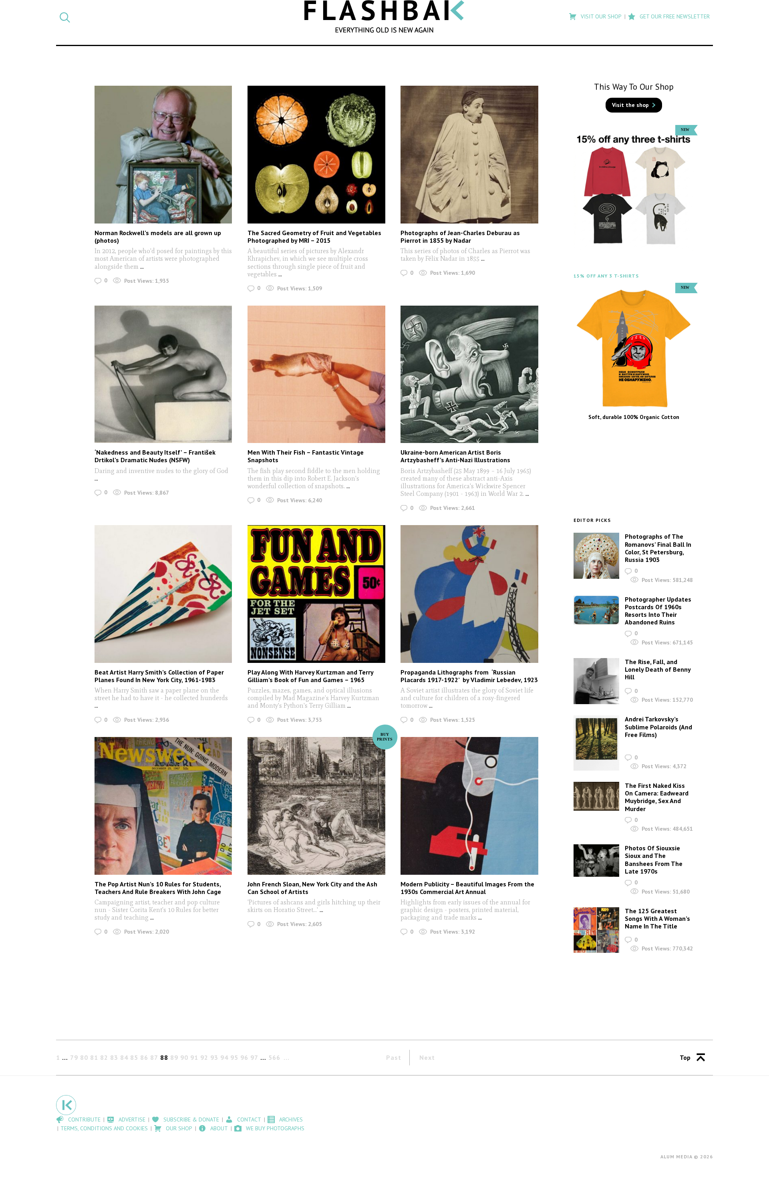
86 (144, 1057)
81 (94, 1057)
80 (84, 1057)
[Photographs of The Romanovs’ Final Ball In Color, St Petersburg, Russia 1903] (596, 555)
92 (204, 1057)
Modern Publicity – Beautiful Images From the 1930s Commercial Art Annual (467, 888)
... (142, 266)
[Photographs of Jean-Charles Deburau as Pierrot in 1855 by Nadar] (469, 154)
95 (234, 1057)
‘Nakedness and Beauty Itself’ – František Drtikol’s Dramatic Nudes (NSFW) (155, 456)
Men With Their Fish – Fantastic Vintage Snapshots (306, 456)
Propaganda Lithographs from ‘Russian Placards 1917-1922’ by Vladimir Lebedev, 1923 (469, 676)
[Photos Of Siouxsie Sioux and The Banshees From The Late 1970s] (596, 860)
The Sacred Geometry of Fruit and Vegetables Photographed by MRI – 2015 (314, 236)
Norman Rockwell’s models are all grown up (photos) (158, 236)
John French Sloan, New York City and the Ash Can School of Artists (312, 888)
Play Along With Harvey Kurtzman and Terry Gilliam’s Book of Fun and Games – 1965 (310, 676)
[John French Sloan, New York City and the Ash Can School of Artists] (316, 805)
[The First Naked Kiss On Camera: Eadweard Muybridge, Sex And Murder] (596, 796)
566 (274, 1057)
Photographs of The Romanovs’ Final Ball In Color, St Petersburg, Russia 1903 (658, 548)
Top (685, 1057)
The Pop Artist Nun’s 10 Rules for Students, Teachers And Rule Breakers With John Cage (158, 888)
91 (194, 1057)
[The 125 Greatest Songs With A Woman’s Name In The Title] (596, 930)
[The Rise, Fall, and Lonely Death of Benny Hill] (596, 681)
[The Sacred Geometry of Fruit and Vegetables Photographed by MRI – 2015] (316, 154)
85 (134, 1057)
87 (154, 1057)
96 (244, 1057)
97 (254, 1057)
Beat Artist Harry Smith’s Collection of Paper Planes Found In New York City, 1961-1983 (159, 676)
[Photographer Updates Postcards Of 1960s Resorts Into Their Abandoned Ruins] (596, 610)
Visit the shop (630, 105)
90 (184, 1057)
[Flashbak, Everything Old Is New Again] (384, 16)
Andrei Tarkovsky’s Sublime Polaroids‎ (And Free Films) (658, 726)
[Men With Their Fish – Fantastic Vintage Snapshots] (316, 374)
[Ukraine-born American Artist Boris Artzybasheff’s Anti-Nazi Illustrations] (469, 374)
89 (174, 1057)
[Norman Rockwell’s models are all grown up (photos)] (163, 154)
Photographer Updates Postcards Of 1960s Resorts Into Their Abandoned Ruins (658, 610)
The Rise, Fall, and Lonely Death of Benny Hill (657, 669)
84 (124, 1057)
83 (114, 1057)
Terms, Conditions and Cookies (104, 1128)
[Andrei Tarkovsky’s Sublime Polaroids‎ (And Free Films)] (596, 743)
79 (74, 1057)
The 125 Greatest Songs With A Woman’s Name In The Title (657, 918)
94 (224, 1057)
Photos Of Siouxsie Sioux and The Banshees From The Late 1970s (653, 859)
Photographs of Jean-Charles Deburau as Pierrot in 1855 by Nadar (460, 236)
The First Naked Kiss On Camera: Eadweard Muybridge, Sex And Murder (656, 797)
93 (214, 1057)
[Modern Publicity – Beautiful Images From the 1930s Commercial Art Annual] (469, 805)
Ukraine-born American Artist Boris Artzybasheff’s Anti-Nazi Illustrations (455, 456)
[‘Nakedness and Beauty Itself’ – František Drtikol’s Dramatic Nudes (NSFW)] (163, 374)
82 (104, 1057)
